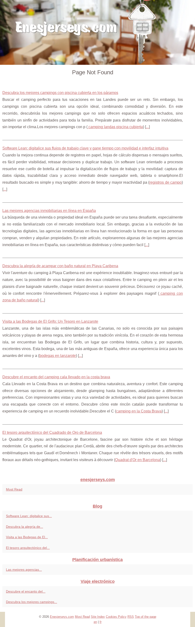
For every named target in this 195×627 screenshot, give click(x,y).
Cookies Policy (116, 616)
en (95, 622)
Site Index (98, 616)
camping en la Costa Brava (139, 411)
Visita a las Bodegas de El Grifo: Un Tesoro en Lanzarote (50, 321)
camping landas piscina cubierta (115, 127)
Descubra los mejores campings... (31, 602)
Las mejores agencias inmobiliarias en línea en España (49, 211)
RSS (130, 616)
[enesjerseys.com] (97, 32)
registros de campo (165, 182)
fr (101, 622)
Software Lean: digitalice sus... (29, 516)
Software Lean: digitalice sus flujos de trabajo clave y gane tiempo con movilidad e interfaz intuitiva (85, 148)
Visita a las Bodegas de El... (27, 537)
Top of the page (145, 616)
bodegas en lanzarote (57, 356)
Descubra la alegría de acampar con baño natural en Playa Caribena (60, 266)
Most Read (14, 489)
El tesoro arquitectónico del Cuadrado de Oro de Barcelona (52, 432)
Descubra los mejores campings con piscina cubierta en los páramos (60, 93)
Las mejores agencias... (24, 569)
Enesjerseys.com (62, 616)
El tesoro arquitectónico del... (28, 548)
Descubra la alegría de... (24, 527)
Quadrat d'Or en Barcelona (137, 460)
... (147, 127)
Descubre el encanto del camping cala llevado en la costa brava (56, 377)
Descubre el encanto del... (25, 591)
